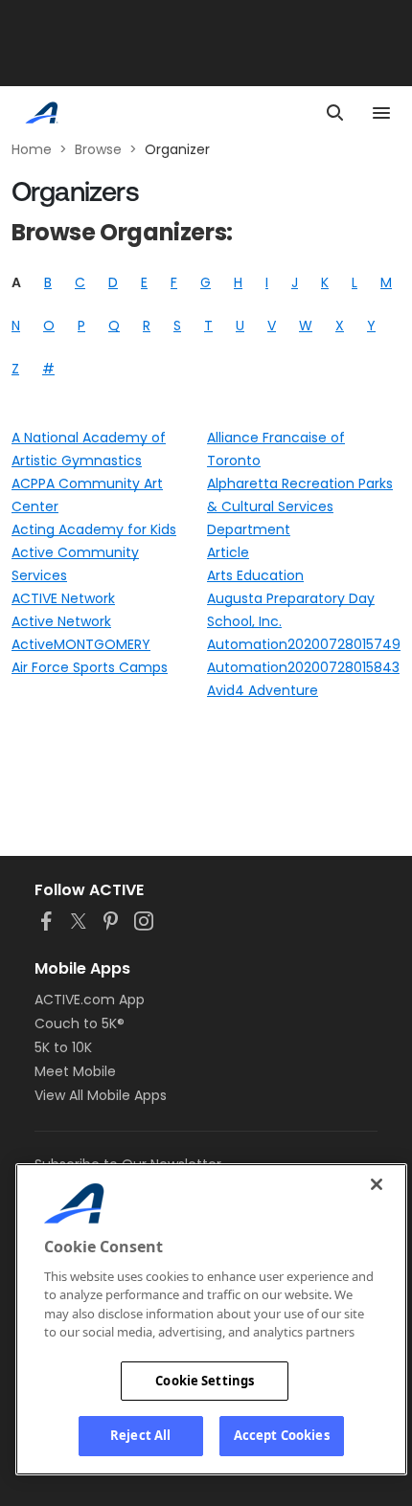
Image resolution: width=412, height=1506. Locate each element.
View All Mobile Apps (100, 1095)
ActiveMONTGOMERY (80, 644)
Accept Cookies (282, 1435)
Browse (98, 149)
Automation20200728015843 (303, 667)
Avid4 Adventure (262, 690)
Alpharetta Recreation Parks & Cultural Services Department (300, 506)
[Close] (376, 1184)
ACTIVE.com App (89, 999)
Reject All (140, 1435)
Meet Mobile (75, 1071)
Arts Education (255, 575)
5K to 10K (63, 1047)
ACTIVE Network (63, 598)
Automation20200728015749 (304, 644)
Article (228, 552)
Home (31, 149)
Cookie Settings (204, 1380)
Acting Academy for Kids (93, 529)
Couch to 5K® (79, 1023)
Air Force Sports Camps (89, 667)
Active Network (61, 621)
